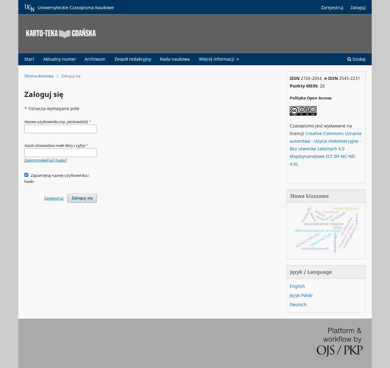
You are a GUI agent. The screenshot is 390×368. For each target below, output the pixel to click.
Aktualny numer (59, 59)
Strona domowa (39, 76)
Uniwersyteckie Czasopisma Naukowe (75, 7)
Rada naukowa (175, 59)
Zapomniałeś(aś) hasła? (45, 160)
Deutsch (298, 304)
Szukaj (358, 59)
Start (29, 59)
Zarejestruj (332, 7)
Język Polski (301, 295)
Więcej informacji (217, 59)
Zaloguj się (82, 198)
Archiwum (95, 59)
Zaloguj (358, 7)
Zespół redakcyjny (133, 59)
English (297, 286)
